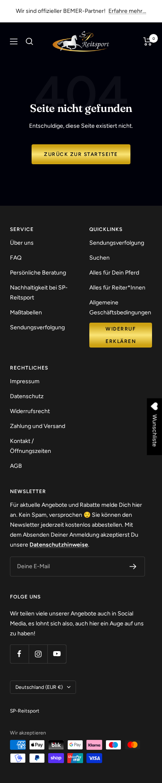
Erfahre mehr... (127, 11)
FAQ (16, 257)
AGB (16, 465)
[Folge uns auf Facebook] (19, 653)
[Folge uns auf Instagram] (38, 653)
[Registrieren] (133, 566)
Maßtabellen (26, 312)
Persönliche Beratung (38, 272)
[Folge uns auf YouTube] (56, 653)
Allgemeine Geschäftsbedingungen (120, 307)
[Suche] (29, 41)
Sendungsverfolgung (37, 327)
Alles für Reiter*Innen (117, 287)
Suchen (99, 257)
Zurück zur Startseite (81, 154)
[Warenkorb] (147, 41)
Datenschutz (27, 396)
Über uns (22, 242)
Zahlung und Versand (37, 426)
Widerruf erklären (121, 335)
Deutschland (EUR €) (39, 687)
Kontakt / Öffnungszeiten (30, 446)
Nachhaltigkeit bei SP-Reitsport (39, 292)
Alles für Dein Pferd (114, 272)
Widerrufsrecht (30, 411)
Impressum (24, 381)
